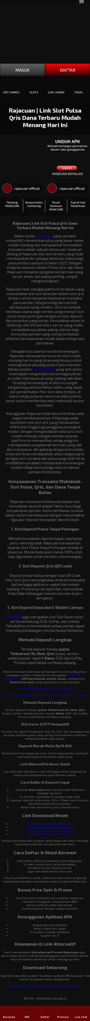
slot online (43, 236)
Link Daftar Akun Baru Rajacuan (50, 823)
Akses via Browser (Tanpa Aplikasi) (50, 830)
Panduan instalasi (67, 174)
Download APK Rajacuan (33, 688)
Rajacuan (14, 617)
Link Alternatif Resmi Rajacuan (50, 834)
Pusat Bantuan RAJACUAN (56, 205)
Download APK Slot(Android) (50, 827)
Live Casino (56, 92)
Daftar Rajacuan (62, 688)
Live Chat (81, 1017)
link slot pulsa (43, 369)
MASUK (22, 70)
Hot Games (11, 92)
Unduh (67, 168)
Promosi (63, 1017)
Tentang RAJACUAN (12, 203)
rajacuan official (27, 188)
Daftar (45, 1017)
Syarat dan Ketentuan (78, 203)
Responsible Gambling (34, 203)
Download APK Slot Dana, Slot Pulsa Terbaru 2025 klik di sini (45, 695)
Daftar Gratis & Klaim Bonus (62, 985)
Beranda (9, 1017)
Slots (34, 92)
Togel (78, 92)
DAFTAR (68, 70)
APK (27, 1017)
